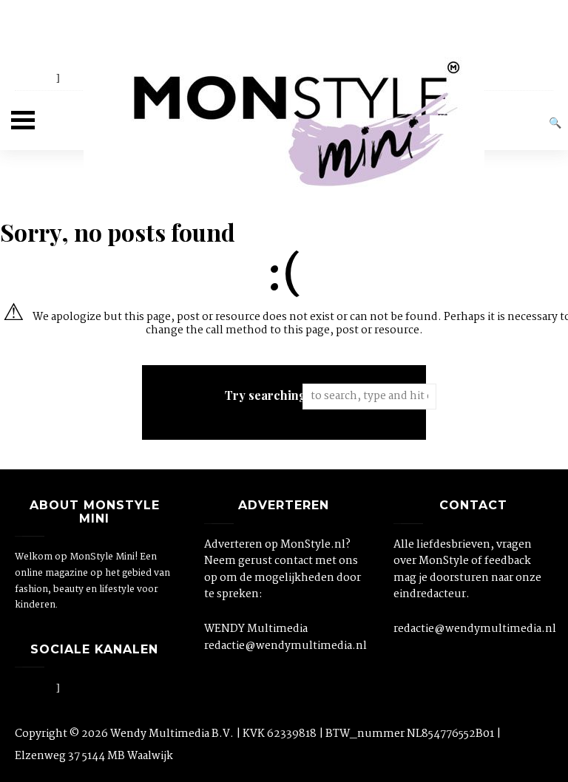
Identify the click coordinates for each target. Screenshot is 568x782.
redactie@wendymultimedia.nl (284, 646)
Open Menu (23, 120)
